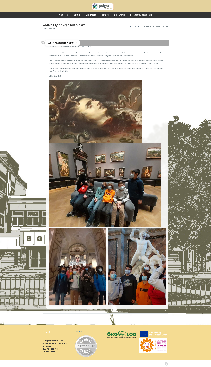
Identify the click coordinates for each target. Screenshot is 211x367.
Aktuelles (63, 15)
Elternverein (120, 15)
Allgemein (139, 26)
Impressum (79, 334)
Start (130, 26)
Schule (77, 15)
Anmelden (78, 332)
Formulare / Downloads (141, 15)
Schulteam (91, 15)
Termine (105, 15)
